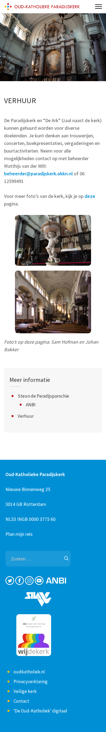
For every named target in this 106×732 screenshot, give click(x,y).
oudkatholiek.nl (29, 672)
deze (90, 196)
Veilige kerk (25, 691)
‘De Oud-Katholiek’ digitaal (40, 711)
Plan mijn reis (19, 534)
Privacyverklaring (31, 682)
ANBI (31, 405)
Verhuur (26, 416)
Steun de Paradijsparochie (43, 396)
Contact (21, 701)
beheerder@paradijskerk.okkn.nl (38, 173)
